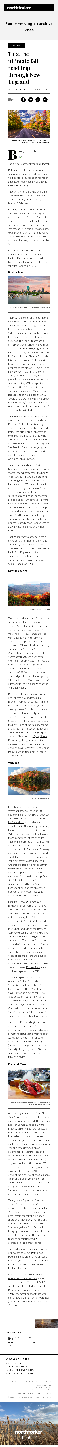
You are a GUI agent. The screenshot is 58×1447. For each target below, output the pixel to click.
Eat (31, 1337)
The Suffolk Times (16, 1367)
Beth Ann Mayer (18, 89)
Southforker (14, 1363)
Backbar (12, 424)
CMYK (48, 1393)
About (32, 1345)
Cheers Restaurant (18, 522)
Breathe (11, 1349)
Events (10, 1342)
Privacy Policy (30, 1381)
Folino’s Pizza (33, 967)
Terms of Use (14, 1381)
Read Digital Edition (13, 1338)
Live (8, 1345)
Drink (32, 1342)
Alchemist (25, 981)
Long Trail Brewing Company (23, 901)
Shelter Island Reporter (20, 1373)
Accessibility (45, 1381)
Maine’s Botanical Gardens (22, 1278)
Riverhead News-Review (20, 1370)
